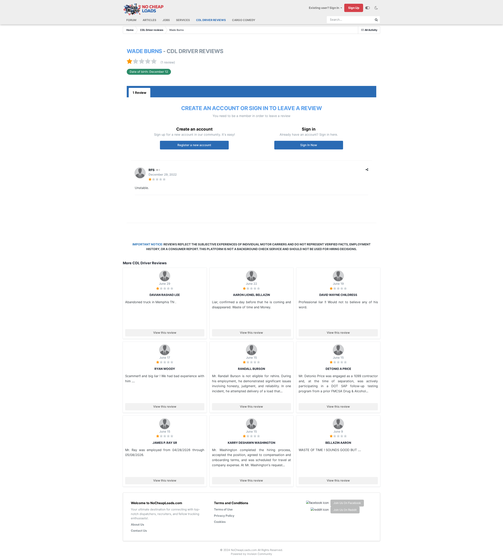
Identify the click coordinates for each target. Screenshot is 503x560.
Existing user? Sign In (324, 8)
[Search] (376, 19)
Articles (149, 20)
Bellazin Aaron (338, 443)
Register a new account (194, 145)
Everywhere (361, 19)
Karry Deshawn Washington (251, 443)
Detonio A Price (338, 369)
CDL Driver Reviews (211, 20)
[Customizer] (367, 8)
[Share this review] (367, 169)
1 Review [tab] (139, 93)
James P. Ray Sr (164, 443)
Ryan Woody (164, 369)
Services (183, 20)
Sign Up (353, 8)
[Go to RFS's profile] (140, 173)
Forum (131, 20)
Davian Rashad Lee (165, 295)
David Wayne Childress (338, 295)
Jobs (166, 20)
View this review (164, 332)
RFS (152, 170)
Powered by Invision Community (251, 553)
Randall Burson (251, 369)
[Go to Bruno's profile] (164, 276)
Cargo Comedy (243, 20)
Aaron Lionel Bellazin (251, 295)
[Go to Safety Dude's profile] (251, 349)
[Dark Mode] (376, 8)
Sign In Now (308, 145)
